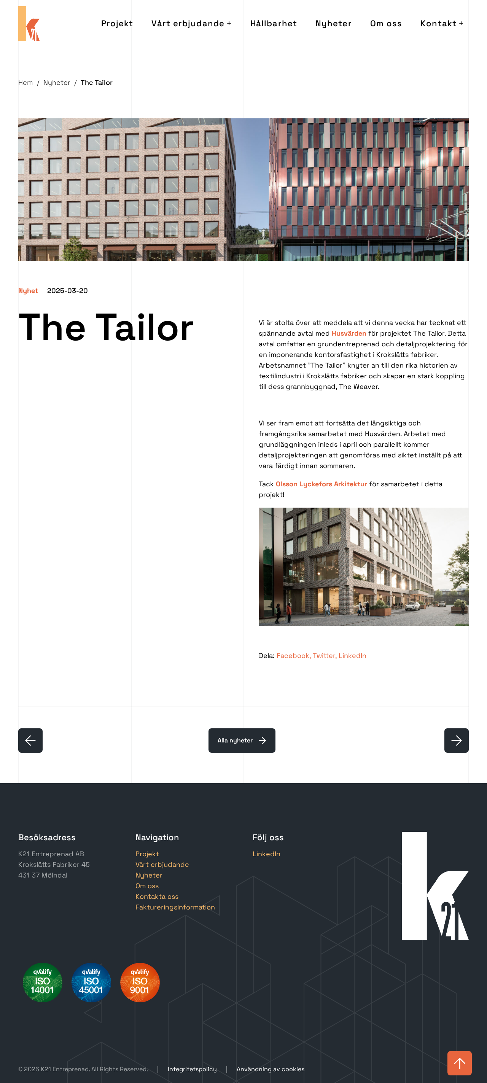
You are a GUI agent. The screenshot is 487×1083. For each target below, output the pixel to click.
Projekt (117, 23)
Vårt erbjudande (187, 23)
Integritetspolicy (192, 1069)
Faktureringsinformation (175, 907)
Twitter (324, 655)
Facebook (293, 655)
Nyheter (333, 23)
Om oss (386, 23)
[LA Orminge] (456, 740)
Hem (25, 82)
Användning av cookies (270, 1069)
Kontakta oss (156, 896)
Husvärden (349, 333)
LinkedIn (352, 655)
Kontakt (438, 23)
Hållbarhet (273, 23)
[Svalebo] (30, 740)
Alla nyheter (235, 740)
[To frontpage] (29, 23)
